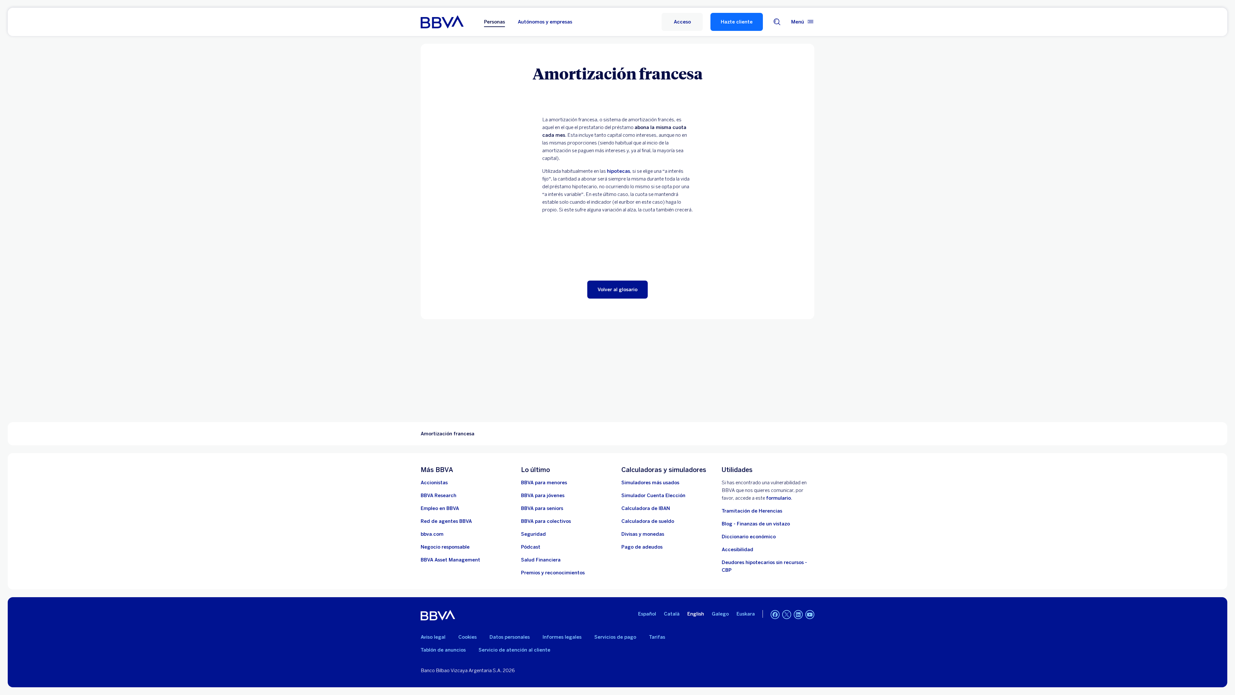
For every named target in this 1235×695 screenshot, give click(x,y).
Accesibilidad (737, 549)
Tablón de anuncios (443, 650)
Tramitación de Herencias (752, 511)
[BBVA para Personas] (442, 21)
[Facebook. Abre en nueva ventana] (775, 614)
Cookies (467, 637)
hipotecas (618, 171)
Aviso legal (433, 637)
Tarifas (657, 637)
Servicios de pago (615, 637)
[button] (682, 22)
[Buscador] (777, 21)
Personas (494, 22)
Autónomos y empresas (545, 22)
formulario (778, 498)
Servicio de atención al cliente (514, 650)
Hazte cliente (737, 22)
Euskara (745, 614)
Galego (720, 614)
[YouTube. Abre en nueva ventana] (809, 614)
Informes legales (562, 637)
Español (647, 614)
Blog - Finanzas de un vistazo (756, 524)
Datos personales (509, 637)
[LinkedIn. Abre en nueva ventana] (798, 614)
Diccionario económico (749, 537)
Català (672, 614)
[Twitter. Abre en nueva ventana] (786, 614)
